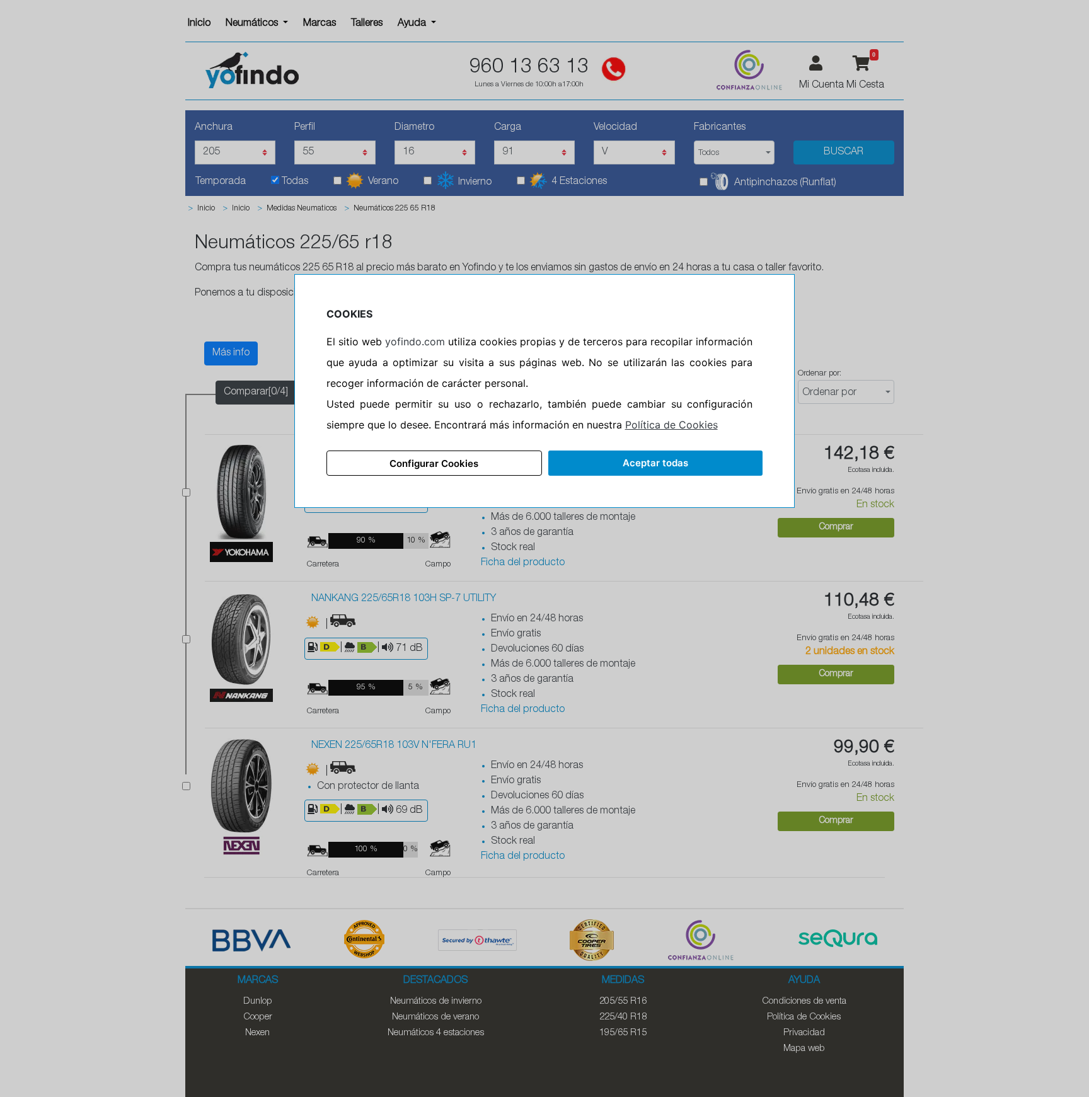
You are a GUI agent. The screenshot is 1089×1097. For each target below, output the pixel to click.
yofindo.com (415, 341)
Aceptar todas (655, 463)
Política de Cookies (671, 424)
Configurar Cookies (433, 463)
